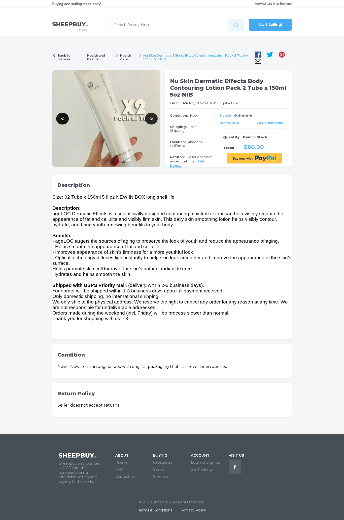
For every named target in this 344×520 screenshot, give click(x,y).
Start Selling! (270, 24)
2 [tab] (106, 160)
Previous (58, 118)
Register (286, 4)
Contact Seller (229, 122)
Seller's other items (270, 122)
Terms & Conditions (155, 510)
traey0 (225, 115)
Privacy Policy (194, 510)
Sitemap (160, 476)
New (194, 115)
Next (147, 118)
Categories (162, 462)
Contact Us (125, 476)
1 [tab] (98, 160)
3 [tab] (113, 160)
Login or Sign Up (205, 462)
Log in (271, 4)
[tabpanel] (106, 118)
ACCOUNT (200, 455)
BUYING (160, 455)
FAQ (119, 469)
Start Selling (201, 469)
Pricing (121, 462)
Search (159, 469)
